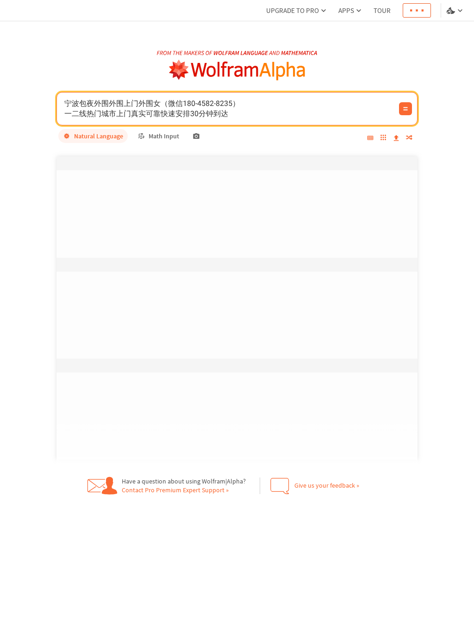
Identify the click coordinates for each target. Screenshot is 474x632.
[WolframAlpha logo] (237, 70)
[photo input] (196, 136)
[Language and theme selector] (455, 11)
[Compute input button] (405, 108)
